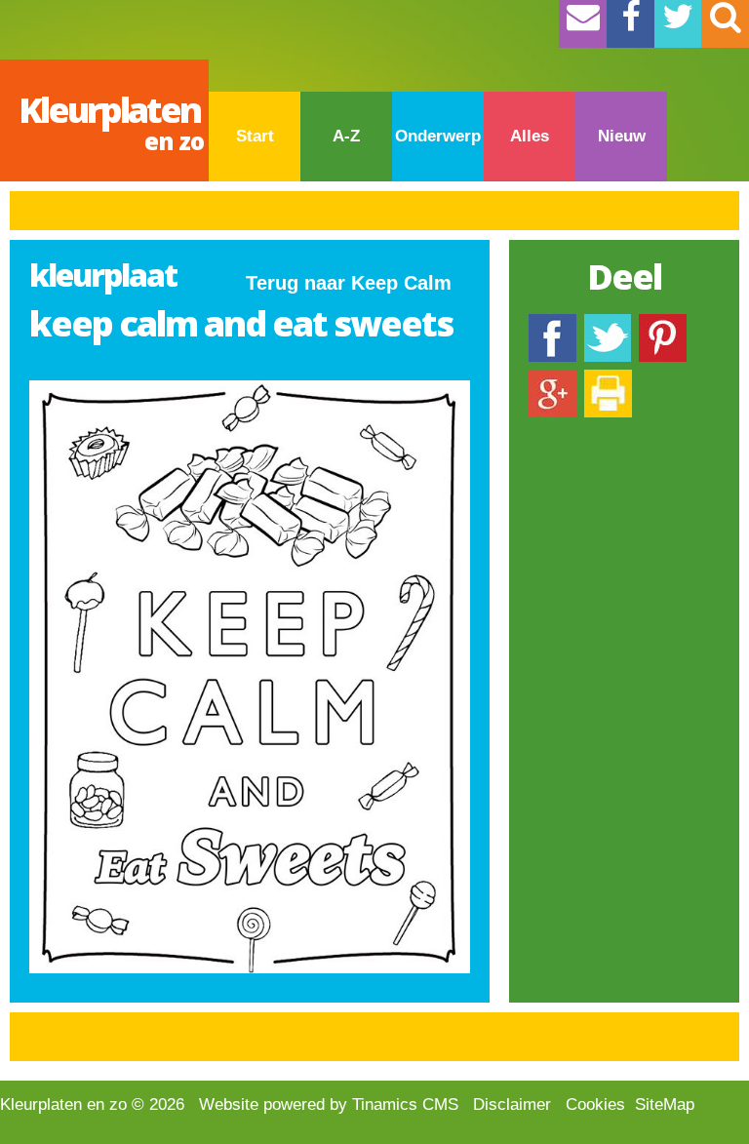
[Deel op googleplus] (552, 379)
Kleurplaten (111, 121)
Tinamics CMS (405, 1104)
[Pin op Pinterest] (663, 323)
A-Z (346, 136)
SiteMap (664, 1104)
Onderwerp (438, 136)
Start (255, 136)
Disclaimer (512, 1104)
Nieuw (622, 136)
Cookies (595, 1104)
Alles (529, 136)
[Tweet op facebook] (607, 323)
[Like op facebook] (552, 323)
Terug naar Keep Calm (349, 283)
